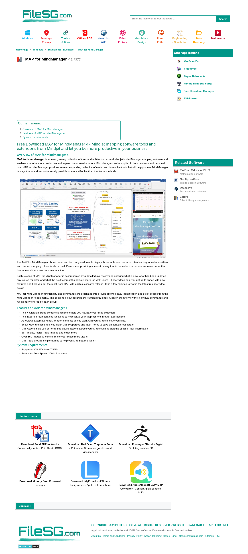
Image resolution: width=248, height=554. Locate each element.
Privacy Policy (135, 536)
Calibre (184, 196)
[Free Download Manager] (179, 91)
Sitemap (209, 536)
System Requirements (35, 137)
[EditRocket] (179, 98)
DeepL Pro (186, 187)
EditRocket (191, 98)
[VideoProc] (179, 69)
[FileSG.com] (47, 9)
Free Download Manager (199, 91)
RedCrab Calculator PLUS (195, 170)
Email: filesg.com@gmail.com (187, 536)
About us (96, 536)
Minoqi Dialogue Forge (198, 83)
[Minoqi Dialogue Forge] (179, 84)
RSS (218, 536)
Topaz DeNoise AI (195, 76)
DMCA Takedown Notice (157, 536)
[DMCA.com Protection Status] (29, 546)
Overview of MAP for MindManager (43, 129)
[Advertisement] (93, 90)
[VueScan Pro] (179, 61)
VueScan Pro (192, 61)
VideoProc (190, 68)
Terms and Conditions (114, 536)
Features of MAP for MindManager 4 (44, 133)
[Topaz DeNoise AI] (179, 76)
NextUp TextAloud (190, 179)
